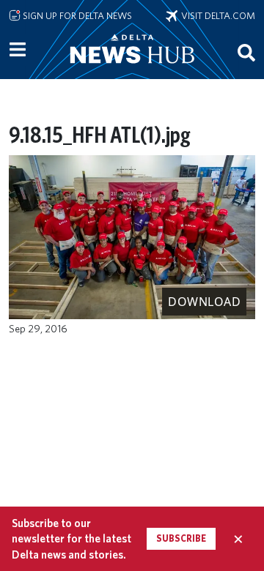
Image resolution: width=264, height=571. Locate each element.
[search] (246, 51)
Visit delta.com (216, 15)
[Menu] (17, 50)
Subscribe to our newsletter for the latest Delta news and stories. (71, 538)
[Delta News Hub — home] (132, 68)
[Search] (246, 51)
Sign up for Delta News (76, 15)
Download (204, 302)
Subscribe (181, 538)
